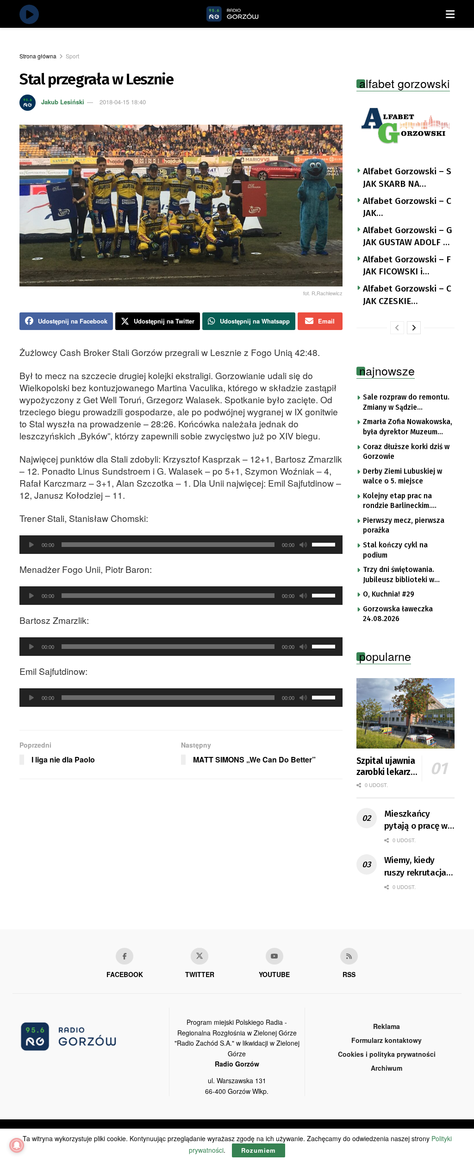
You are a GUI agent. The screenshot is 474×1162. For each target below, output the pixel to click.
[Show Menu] (450, 14)
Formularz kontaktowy (386, 1040)
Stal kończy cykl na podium (395, 550)
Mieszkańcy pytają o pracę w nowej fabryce (416, 820)
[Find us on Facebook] (124, 956)
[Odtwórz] (31, 544)
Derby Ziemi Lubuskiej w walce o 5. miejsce (402, 476)
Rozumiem (258, 1150)
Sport (72, 56)
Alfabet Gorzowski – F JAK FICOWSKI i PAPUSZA (407, 266)
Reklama (386, 1026)
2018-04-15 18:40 (123, 101)
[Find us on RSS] (349, 956)
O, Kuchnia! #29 (388, 594)
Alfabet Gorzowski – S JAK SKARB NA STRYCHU (407, 178)
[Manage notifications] (16, 1145)
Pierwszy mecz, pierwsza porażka (403, 525)
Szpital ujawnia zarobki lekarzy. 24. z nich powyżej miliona (386, 767)
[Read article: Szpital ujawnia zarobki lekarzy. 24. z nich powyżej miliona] (405, 713)
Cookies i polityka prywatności (387, 1054)
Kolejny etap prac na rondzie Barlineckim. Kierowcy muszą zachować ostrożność (406, 501)
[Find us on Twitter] (199, 956)
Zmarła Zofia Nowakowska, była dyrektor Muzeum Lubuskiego (407, 427)
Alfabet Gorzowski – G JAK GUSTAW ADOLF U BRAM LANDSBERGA (407, 237)
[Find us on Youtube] (274, 956)
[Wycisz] (303, 544)
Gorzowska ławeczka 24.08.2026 (398, 614)
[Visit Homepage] (243, 14)
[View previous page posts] (397, 327)
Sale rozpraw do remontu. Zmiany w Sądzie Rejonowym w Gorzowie (406, 403)
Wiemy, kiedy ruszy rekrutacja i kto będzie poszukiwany (417, 867)
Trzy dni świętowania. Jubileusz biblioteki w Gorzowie (398, 575)
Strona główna (37, 56)
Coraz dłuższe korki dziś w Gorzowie (406, 452)
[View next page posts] (414, 327)
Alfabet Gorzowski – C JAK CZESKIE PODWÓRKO (407, 295)
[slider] (325, 543)
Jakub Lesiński (62, 101)
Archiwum (386, 1068)
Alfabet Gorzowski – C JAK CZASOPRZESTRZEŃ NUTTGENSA (407, 208)
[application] (181, 544)
